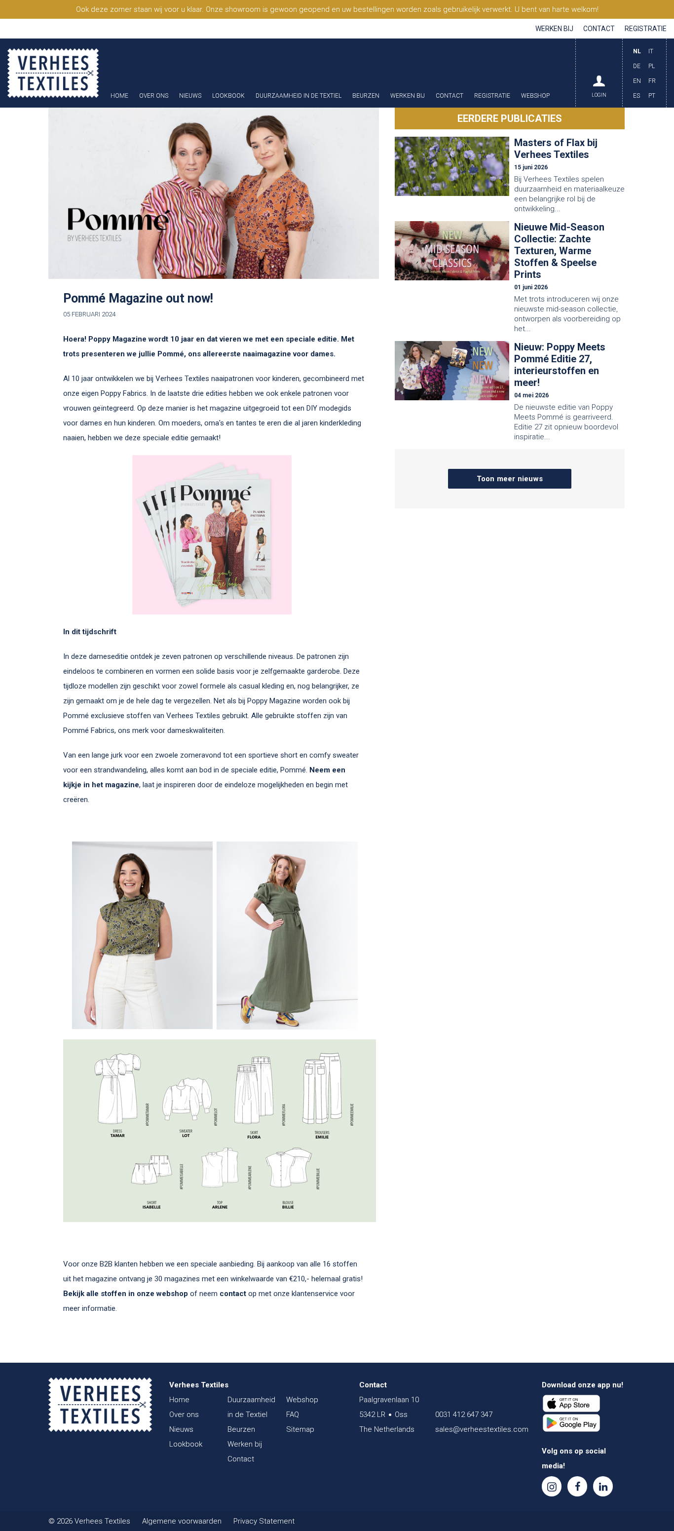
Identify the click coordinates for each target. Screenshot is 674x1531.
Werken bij (554, 29)
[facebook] (577, 1486)
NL (637, 51)
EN (637, 80)
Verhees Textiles (53, 73)
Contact (599, 29)
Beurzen (365, 96)
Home (119, 96)
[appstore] (571, 1404)
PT (651, 95)
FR (652, 80)
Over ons (153, 96)
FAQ (292, 1414)
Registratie (646, 29)
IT (650, 51)
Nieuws (190, 96)
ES (636, 95)
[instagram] (552, 1486)
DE (636, 66)
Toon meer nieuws (510, 478)
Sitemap (300, 1429)
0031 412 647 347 (463, 1414)
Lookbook (228, 96)
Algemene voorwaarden (182, 1521)
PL (651, 66)
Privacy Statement (264, 1521)
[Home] (100, 1405)
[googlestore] (571, 1423)
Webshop (535, 96)
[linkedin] (603, 1486)
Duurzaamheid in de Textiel (298, 96)
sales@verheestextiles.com (481, 1429)
